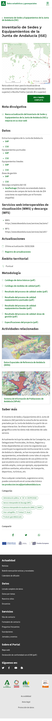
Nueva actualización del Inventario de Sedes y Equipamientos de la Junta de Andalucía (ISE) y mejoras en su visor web (26, 117)
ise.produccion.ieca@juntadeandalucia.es (21, 484)
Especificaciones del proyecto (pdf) (21, 322)
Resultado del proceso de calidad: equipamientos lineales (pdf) (20, 307)
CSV (7, 146)
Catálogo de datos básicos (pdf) (20, 280)
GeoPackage (11, 188)
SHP (7, 141)
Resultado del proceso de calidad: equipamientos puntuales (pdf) (20, 298)
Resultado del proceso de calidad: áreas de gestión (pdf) (25, 315)
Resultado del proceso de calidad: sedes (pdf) (26, 291)
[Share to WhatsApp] (39, 535)
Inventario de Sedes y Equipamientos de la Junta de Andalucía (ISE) (25, 18)
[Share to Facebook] (13, 535)
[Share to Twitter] (26, 535)
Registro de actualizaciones (18, 251)
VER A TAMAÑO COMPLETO (38, 98)
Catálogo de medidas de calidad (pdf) (22, 286)
